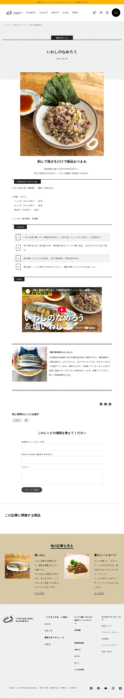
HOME (7, 25)
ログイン (77, 656)
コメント (25, 467)
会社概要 (77, 630)
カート (76, 663)
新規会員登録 (79, 643)
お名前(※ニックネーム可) (33, 442)
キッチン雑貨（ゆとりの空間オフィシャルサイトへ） (83, 620)
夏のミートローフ (105, 555)
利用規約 (105, 639)
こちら (68, 374)
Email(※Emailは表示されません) (36, 454)
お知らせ (77, 649)
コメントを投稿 (32, 490)
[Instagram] (113, 688)
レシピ (66, 13)
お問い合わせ (107, 651)
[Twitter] (91, 688)
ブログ (75, 13)
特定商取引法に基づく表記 (111, 618)
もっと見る (39, 593)
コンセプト (31, 13)
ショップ (43, 13)
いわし (17, 420)
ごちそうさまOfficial (19, 688)
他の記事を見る (62, 546)
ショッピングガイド (109, 645)
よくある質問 (79, 669)
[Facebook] (98, 688)
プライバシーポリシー (110, 632)
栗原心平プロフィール (54, 637)
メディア (55, 13)
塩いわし (40, 555)
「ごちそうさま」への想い (56, 617)
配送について (107, 626)
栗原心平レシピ (19, 25)
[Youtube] (106, 688)
